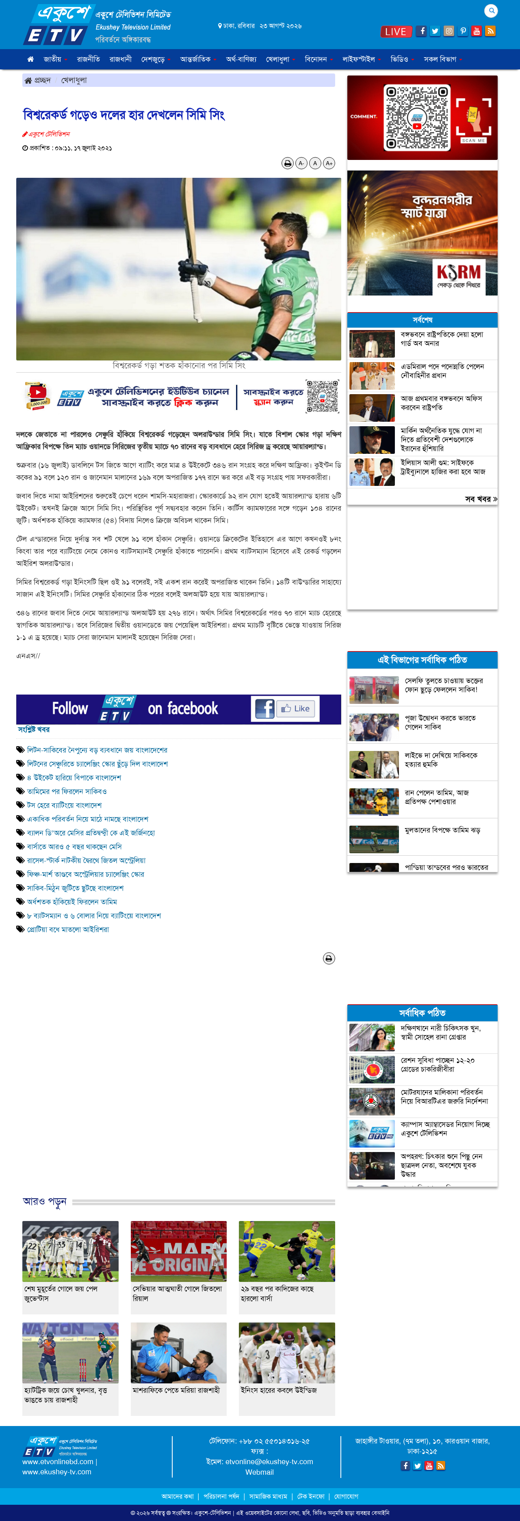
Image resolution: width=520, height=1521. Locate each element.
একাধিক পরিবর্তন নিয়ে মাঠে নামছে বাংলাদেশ (87, 819)
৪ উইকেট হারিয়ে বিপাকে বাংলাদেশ (74, 778)
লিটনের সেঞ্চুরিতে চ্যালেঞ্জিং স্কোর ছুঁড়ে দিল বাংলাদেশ (97, 764)
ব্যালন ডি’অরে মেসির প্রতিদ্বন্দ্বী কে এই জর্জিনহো (91, 833)
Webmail (259, 1472)
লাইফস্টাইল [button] (360, 59)
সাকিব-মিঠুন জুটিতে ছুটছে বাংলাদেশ (75, 888)
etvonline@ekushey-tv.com (269, 1462)
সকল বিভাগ (441, 59)
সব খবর (479, 499)
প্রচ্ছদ (41, 80)
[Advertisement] (178, 1093)
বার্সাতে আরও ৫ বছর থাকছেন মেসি (74, 847)
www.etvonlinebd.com (57, 1462)
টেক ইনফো (311, 1496)
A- (301, 163)
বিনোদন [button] (317, 59)
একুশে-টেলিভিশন (212, 1513)
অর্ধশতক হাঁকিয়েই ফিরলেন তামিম (72, 902)
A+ (329, 163)
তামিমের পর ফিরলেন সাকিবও (67, 791)
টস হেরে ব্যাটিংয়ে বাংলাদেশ (64, 805)
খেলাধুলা (74, 80)
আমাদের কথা (178, 1496)
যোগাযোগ (346, 1496)
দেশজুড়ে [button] (154, 59)
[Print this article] (287, 163)
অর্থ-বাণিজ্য (241, 59)
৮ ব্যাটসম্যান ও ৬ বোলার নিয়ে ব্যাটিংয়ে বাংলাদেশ (94, 916)
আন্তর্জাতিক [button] (196, 59)
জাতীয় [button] (53, 59)
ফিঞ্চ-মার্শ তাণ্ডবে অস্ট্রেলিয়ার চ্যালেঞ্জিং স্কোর (86, 874)
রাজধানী (121, 59)
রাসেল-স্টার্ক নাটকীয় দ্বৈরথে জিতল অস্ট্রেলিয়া (86, 860)
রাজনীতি (88, 59)
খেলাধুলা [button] (278, 59)
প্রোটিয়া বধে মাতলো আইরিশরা (68, 929)
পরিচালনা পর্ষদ (221, 1496)
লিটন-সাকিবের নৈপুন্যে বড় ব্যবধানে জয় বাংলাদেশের (97, 750)
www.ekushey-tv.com (56, 1472)
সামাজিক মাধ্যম (268, 1496)
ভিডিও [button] (400, 59)
